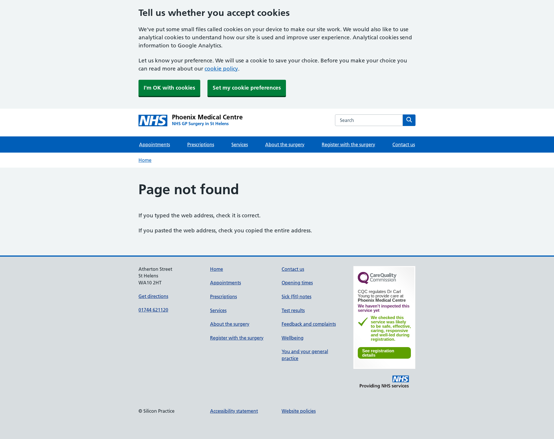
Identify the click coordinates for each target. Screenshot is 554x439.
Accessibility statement (234, 411)
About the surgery (284, 144)
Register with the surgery (348, 144)
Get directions (153, 296)
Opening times (297, 283)
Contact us (403, 144)
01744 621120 (153, 310)
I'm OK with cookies (169, 87)
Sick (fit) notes (296, 296)
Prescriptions (200, 144)
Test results (293, 310)
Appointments (154, 144)
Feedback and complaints (309, 324)
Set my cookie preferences (247, 87)
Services (239, 144)
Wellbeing (293, 338)
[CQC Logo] (377, 282)
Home (144, 160)
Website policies (299, 411)
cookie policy (221, 68)
